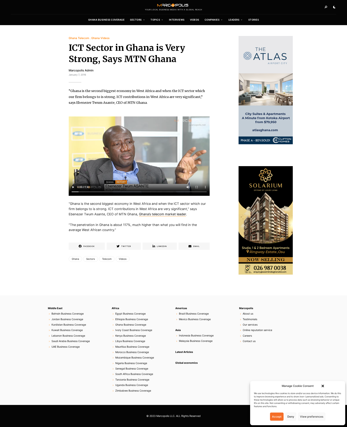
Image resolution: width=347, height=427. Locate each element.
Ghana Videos (100, 38)
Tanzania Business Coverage (132, 379)
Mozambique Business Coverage (134, 357)
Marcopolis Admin (81, 70)
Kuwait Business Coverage (67, 330)
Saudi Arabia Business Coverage (71, 341)
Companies (212, 19)
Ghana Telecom (79, 38)
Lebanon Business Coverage (68, 335)
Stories (253, 19)
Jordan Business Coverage (67, 319)
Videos (194, 19)
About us (248, 313)
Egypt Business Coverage (130, 313)
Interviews (177, 19)
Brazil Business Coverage (194, 313)
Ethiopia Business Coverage (131, 319)
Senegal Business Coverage (131, 368)
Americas (181, 308)
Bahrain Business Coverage (68, 313)
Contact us (249, 341)
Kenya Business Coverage (130, 335)
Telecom (107, 258)
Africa (115, 308)
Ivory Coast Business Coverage (133, 330)
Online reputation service (257, 330)
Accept (277, 416)
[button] (323, 386)
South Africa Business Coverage (134, 373)
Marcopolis (246, 308)
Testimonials (250, 319)
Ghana (75, 258)
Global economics (186, 362)
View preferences (311, 416)
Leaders (233, 19)
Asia (178, 330)
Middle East (55, 308)
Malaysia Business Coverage (196, 340)
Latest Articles (184, 351)
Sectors (136, 19)
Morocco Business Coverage (132, 352)
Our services (250, 324)
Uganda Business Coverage (131, 385)
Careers (247, 335)
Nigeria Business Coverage (131, 363)
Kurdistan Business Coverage (69, 324)
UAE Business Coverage (66, 346)
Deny (290, 416)
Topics (155, 19)
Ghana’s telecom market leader (162, 214)
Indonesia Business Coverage (196, 335)
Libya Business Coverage (130, 341)
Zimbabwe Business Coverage (133, 390)
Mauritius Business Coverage (132, 346)
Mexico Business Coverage (195, 319)
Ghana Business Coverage (106, 19)
